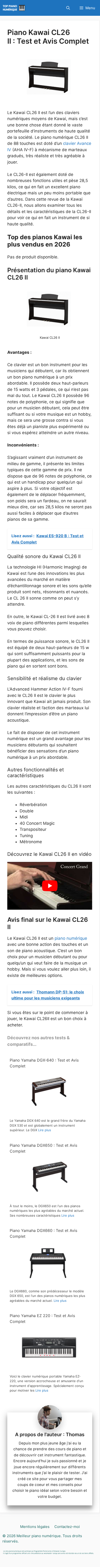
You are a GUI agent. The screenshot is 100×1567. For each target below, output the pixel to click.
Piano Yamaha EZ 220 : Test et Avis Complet (42, 1318)
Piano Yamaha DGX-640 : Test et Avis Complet (44, 1063)
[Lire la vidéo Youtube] (49, 886)
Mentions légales (35, 1526)
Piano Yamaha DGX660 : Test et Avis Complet (43, 1233)
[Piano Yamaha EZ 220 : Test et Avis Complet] (48, 1368)
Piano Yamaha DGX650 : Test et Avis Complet (43, 1148)
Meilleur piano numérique (39, 1535)
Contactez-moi (67, 1526)
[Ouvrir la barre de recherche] (68, 8)
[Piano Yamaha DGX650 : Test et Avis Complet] (48, 1198)
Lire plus (44, 1130)
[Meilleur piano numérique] (14, 8)
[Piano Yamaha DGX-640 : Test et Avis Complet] (48, 1112)
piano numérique (71, 938)
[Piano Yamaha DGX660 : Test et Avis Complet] (48, 1283)
